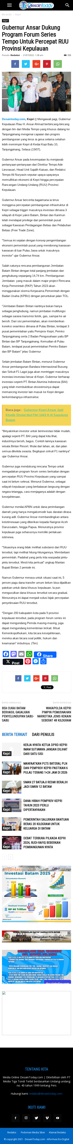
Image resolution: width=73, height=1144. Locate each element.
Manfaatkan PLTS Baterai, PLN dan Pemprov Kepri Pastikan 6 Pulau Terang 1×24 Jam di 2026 (45, 768)
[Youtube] (58, 1118)
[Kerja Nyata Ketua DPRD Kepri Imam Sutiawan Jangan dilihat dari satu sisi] (11, 749)
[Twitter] (36, 1118)
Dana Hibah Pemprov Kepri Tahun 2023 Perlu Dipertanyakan (42, 805)
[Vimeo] (47, 1118)
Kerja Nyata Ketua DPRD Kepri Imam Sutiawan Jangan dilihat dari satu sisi (45, 749)
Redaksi (15, 55)
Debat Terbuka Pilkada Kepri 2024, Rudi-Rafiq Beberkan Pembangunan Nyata (44, 842)
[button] (67, 5)
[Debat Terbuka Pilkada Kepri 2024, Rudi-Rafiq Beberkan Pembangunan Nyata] (11, 842)
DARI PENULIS (43, 734)
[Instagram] (26, 1118)
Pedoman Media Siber (33, 1132)
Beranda (6, 14)
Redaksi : (12, 1132)
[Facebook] (15, 1118)
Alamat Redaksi (57, 1132)
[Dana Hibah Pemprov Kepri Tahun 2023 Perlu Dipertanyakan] (11, 805)
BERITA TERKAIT (14, 734)
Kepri (18, 14)
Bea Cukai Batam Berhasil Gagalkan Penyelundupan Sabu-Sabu (18, 714)
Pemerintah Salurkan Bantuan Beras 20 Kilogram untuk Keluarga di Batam (46, 824)
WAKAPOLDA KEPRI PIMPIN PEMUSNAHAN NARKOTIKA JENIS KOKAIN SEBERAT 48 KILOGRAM (54, 714)
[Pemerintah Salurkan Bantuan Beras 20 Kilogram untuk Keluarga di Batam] (11, 824)
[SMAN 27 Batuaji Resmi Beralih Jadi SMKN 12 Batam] (11, 786)
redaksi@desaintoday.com (45, 1093)
